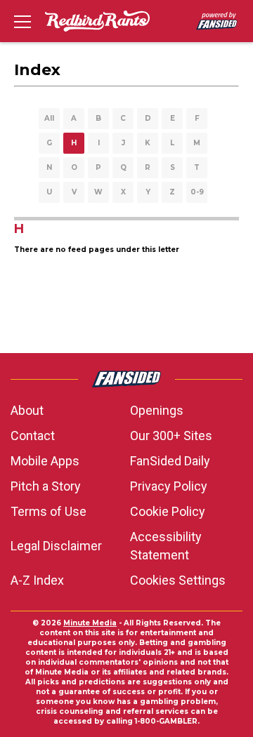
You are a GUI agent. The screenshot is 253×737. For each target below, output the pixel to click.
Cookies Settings (178, 580)
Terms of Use (48, 511)
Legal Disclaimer (56, 545)
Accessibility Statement (166, 545)
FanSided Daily (170, 460)
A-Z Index (37, 580)
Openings (156, 410)
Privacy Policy (168, 486)
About (27, 410)
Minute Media (90, 623)
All (49, 118)
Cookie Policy (167, 511)
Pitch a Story (46, 486)
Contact (33, 435)
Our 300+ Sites (171, 435)
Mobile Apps (45, 460)
